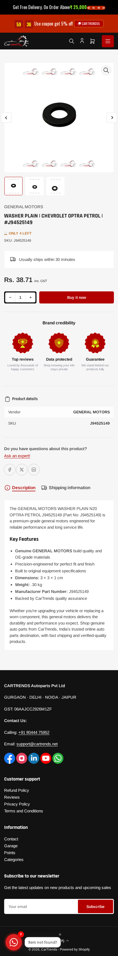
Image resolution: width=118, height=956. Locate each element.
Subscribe (95, 906)
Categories (14, 859)
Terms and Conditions (23, 811)
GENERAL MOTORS (23, 206)
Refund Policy (16, 790)
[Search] (72, 41)
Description (23, 487)
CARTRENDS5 (91, 23)
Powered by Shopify (75, 949)
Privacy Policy (17, 804)
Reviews (12, 797)
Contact (11, 839)
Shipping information (69, 487)
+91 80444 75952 (33, 732)
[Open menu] (108, 41)
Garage (11, 845)
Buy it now (76, 297)
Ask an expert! (17, 455)
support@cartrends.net (37, 744)
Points (9, 852)
